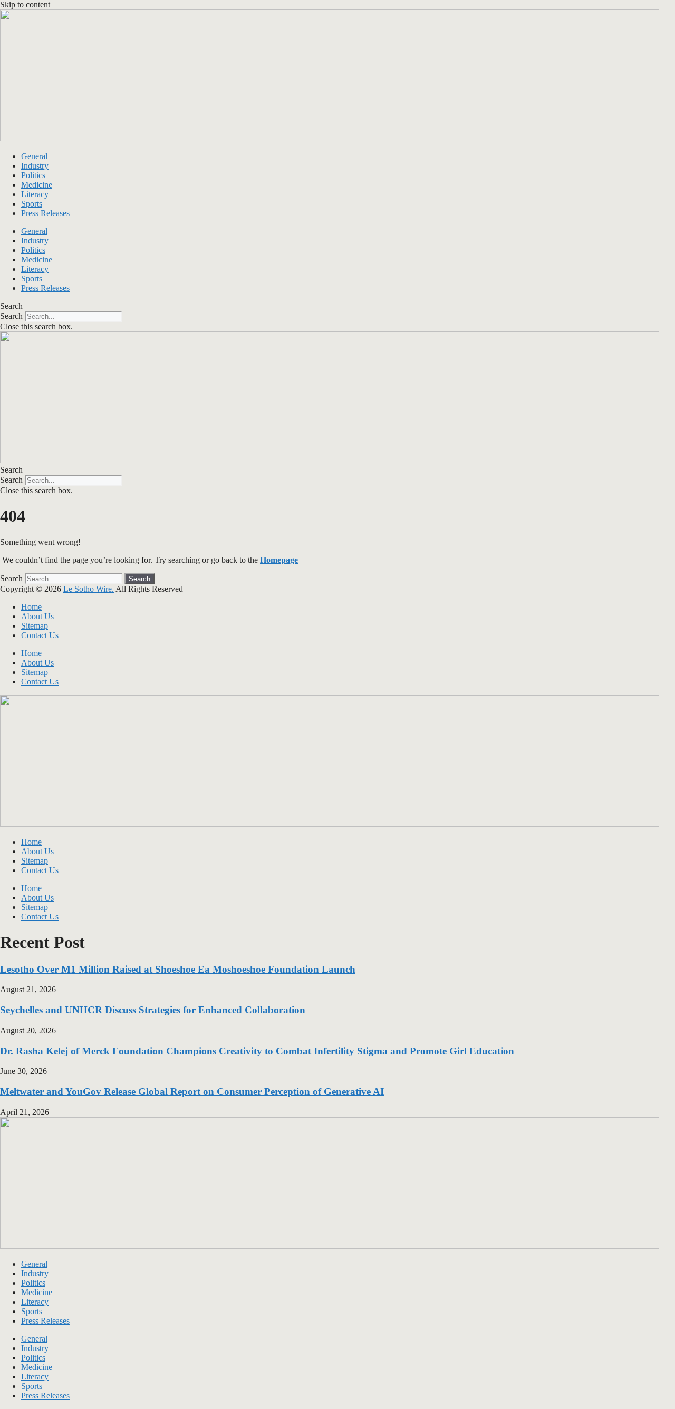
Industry (35, 165)
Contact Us (40, 635)
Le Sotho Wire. (88, 588)
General (34, 156)
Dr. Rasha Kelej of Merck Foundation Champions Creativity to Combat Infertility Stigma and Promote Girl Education (257, 1050)
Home (31, 606)
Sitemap (34, 625)
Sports (31, 203)
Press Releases (45, 213)
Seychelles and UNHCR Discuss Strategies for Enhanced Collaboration (152, 1009)
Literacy (35, 194)
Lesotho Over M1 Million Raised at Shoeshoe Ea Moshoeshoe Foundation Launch (177, 969)
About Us (37, 616)
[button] (337, 306)
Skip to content (25, 4)
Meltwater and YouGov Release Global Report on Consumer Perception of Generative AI (192, 1091)
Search (11, 315)
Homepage (279, 559)
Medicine (36, 184)
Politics (33, 175)
